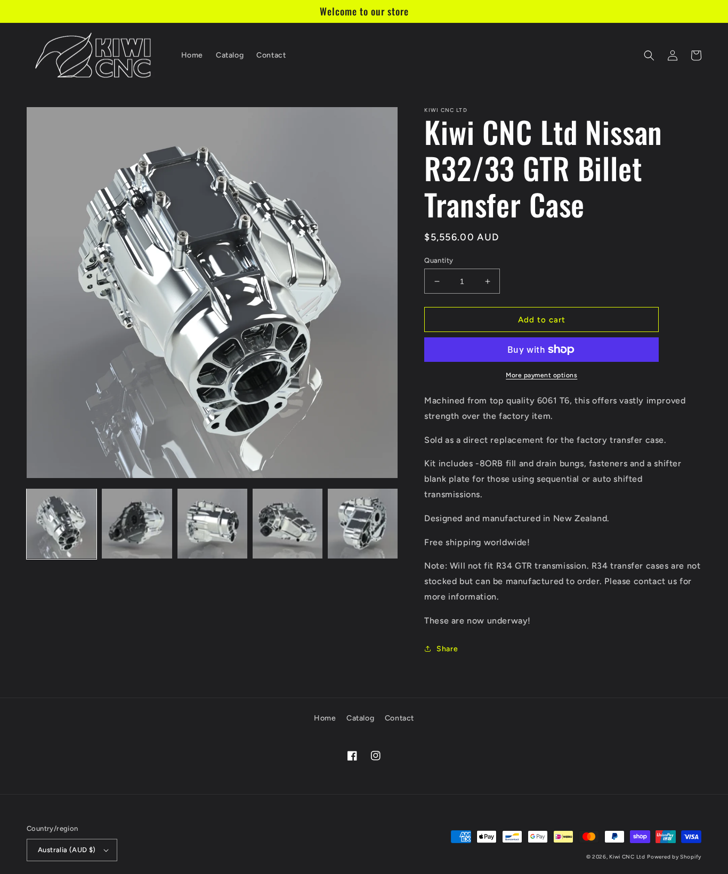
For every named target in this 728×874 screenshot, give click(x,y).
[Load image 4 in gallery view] (287, 524)
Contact (399, 718)
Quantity (438, 260)
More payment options (541, 375)
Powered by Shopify (674, 856)
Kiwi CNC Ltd (627, 856)
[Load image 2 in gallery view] (137, 524)
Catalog (360, 718)
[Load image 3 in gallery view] (212, 524)
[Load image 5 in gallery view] (363, 524)
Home (325, 718)
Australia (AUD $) (67, 850)
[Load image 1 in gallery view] (61, 524)
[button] (649, 55)
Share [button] (447, 648)
